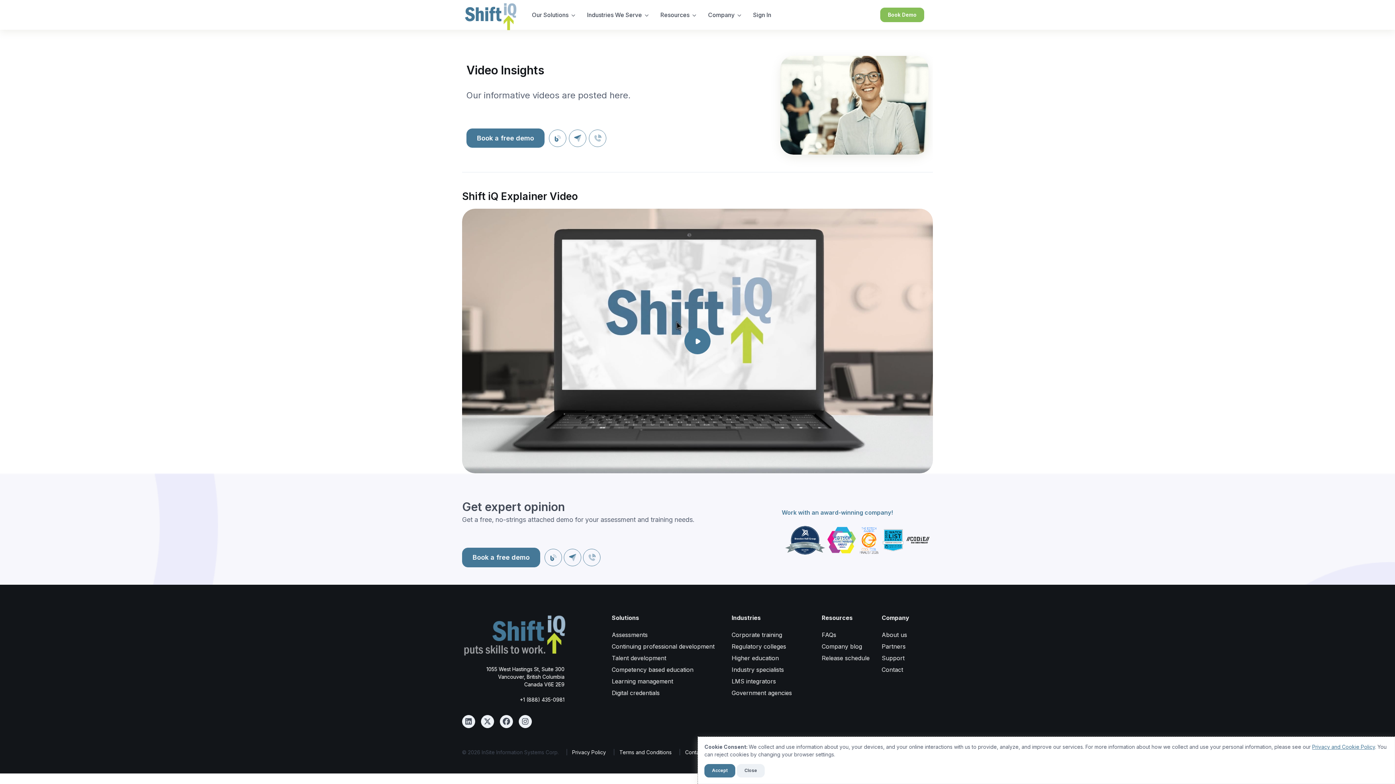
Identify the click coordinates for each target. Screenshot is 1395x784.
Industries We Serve (614, 15)
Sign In (762, 15)
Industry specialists (758, 669)
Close (750, 770)
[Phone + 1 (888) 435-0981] (597, 138)
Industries (746, 617)
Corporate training (757, 634)
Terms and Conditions (645, 752)
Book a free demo (505, 138)
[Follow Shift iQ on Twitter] (487, 721)
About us (894, 634)
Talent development (639, 658)
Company (721, 15)
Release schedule (846, 658)
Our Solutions (550, 15)
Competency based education (653, 669)
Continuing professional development (663, 646)
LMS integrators (754, 681)
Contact (892, 669)
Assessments (630, 634)
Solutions (625, 617)
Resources (675, 15)
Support (893, 658)
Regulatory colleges (759, 646)
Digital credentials (636, 693)
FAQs (829, 634)
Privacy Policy (589, 752)
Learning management (642, 681)
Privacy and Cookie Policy (1343, 747)
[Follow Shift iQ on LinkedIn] (468, 721)
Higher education (755, 658)
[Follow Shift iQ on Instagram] (525, 721)
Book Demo (902, 15)
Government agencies (762, 693)
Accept (720, 770)
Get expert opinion (513, 507)
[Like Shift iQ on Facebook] (506, 721)
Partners (894, 646)
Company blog (842, 646)
